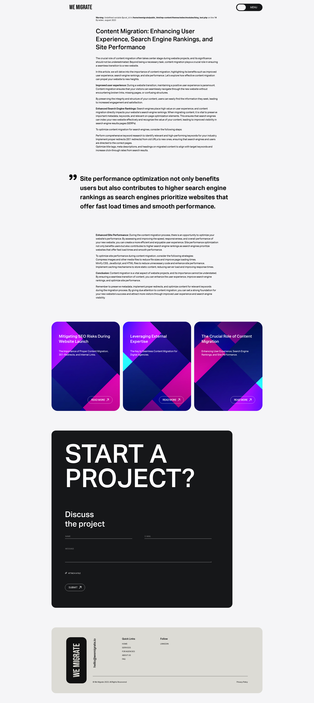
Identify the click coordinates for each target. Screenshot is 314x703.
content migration (167, 290)
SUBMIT (73, 587)
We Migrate (76, 660)
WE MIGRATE (80, 7)
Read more (98, 400)
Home (124, 644)
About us (126, 655)
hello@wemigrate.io (94, 653)
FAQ (123, 659)
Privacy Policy (242, 682)
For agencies (128, 651)
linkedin (164, 644)
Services (126, 648)
